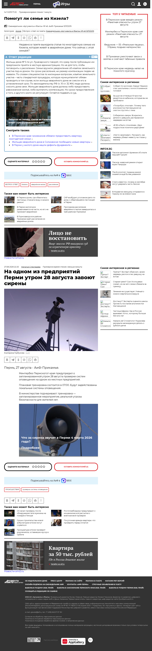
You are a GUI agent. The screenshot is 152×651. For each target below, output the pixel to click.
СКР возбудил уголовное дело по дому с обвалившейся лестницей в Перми (79, 199)
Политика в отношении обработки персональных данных (48, 619)
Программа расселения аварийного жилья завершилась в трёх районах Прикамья (80, 209)
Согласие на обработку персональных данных (43, 617)
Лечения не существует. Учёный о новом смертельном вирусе (128, 292)
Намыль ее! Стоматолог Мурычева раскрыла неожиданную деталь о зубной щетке (129, 323)
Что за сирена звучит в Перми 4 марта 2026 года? (56, 439)
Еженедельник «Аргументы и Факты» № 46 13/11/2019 (70, 31)
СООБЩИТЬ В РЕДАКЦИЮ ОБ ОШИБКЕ (41, 591)
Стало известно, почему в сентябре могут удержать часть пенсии (128, 183)
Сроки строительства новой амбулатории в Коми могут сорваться (30, 522)
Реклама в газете (94, 581)
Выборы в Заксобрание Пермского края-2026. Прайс (81, 588)
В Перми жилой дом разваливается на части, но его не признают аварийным (32, 209)
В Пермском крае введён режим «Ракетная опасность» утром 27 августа (124, 22)
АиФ (28, 353)
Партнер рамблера (51, 640)
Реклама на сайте (73, 581)
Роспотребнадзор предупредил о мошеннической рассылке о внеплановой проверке (79, 513)
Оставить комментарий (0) (76, 162)
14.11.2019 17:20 (10, 12)
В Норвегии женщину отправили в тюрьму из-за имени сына (128, 193)
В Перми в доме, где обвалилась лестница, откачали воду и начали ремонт (33, 199)
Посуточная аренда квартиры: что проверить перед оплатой (79, 521)
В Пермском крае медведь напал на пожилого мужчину (124, 69)
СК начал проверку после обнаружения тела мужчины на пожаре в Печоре (31, 513)
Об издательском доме (36, 581)
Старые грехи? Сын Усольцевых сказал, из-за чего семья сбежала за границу (129, 284)
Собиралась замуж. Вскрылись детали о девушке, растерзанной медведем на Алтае (128, 117)
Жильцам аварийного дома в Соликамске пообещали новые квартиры (51, 142)
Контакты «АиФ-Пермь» (78, 584)
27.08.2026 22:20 (11, 267)
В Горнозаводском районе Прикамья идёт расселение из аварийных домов (31, 218)
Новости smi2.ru (14, 258)
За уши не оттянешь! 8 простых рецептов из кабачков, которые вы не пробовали (130, 98)
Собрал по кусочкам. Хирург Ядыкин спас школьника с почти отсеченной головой (130, 88)
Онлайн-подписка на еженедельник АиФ (44, 584)
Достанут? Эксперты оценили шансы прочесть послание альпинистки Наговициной (130, 303)
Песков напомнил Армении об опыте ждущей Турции (129, 154)
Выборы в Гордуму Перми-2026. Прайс (126, 588)
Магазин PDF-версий (114, 581)
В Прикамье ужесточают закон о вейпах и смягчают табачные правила (124, 57)
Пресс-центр (56, 581)
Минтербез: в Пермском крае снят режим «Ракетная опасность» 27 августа (124, 34)
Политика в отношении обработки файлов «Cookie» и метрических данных (54, 621)
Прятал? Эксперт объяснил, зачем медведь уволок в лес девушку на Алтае (129, 274)
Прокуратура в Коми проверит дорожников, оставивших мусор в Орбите (33, 532)
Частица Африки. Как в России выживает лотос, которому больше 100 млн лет (129, 313)
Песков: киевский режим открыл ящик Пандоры (127, 163)
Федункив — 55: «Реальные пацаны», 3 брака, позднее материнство (124, 46)
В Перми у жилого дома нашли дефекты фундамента (41, 145)
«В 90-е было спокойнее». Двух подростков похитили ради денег (128, 126)
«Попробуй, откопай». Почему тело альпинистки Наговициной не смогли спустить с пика (129, 107)
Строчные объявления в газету (106, 584)
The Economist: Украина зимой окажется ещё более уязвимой (126, 173)
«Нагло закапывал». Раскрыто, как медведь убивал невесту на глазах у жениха (129, 137)
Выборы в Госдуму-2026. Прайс (39, 588)
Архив (18, 31)
